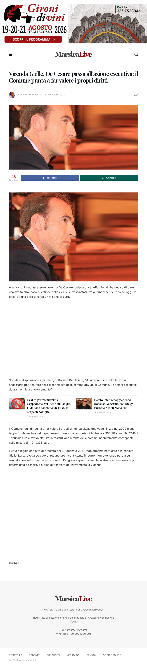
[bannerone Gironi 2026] (73, 23)
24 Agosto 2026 (36, 416)
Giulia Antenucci (29, 94)
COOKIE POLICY (112, 655)
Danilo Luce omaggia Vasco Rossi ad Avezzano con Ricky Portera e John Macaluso (113, 404)
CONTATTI (34, 655)
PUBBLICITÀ (53, 655)
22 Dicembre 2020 (54, 94)
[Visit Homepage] (73, 54)
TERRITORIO (15, 655)
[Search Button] (136, 54)
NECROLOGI (73, 655)
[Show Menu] (10, 54)
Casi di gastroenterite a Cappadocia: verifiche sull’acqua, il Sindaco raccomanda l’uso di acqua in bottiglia (49, 406)
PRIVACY (91, 655)
